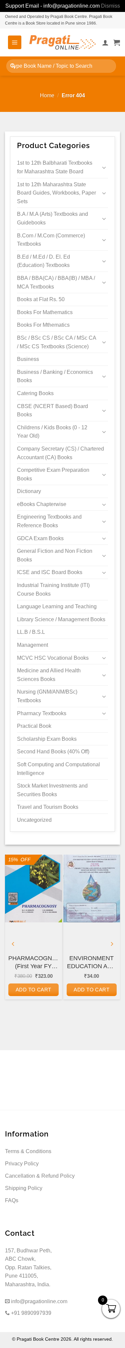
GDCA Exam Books (40, 538)
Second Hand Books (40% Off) (53, 751)
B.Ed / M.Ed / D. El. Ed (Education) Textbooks (43, 261)
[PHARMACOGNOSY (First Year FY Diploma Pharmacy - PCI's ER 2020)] (33, 888)
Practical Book (34, 726)
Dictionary (29, 491)
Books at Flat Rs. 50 (41, 299)
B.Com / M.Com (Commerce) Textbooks (51, 240)
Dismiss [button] (110, 6)
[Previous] (13, 944)
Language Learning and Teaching (57, 606)
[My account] (105, 42)
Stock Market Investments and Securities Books (52, 790)
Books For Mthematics (43, 325)
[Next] (112, 944)
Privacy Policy (22, 1163)
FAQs (11, 1200)
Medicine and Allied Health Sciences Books (49, 675)
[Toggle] (104, 167)
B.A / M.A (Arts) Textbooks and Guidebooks (52, 218)
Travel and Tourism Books (47, 807)
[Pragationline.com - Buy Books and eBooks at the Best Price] (62, 42)
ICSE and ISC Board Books (49, 572)
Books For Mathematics (45, 312)
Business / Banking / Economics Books (55, 376)
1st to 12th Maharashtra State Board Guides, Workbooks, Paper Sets (56, 193)
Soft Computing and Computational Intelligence (58, 769)
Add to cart (33, 989)
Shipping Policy (23, 1188)
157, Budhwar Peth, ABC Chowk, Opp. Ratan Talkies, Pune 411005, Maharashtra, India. (28, 1267)
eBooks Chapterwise (41, 504)
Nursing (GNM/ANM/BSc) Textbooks (47, 696)
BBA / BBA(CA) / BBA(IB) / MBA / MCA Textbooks (56, 282)
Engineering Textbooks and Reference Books (49, 521)
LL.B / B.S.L (31, 632)
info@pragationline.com (38, 1301)
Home (47, 95)
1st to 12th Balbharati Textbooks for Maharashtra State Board (54, 167)
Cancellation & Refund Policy (40, 1176)
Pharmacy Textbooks (41, 713)
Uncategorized (34, 820)
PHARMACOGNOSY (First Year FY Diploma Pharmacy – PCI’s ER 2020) (33, 962)
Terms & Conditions (28, 1151)
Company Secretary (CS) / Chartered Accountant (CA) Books (60, 453)
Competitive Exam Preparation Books (53, 474)
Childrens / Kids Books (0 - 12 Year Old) (52, 432)
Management (32, 645)
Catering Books (35, 393)
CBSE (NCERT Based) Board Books (52, 410)
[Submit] (12, 65)
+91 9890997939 (30, 1313)
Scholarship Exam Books (47, 739)
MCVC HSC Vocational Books (53, 658)
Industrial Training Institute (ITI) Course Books (53, 589)
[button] (14, 42)
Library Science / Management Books (61, 619)
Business (28, 359)
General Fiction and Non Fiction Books (54, 555)
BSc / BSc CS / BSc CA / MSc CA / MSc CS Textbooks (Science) (56, 342)
